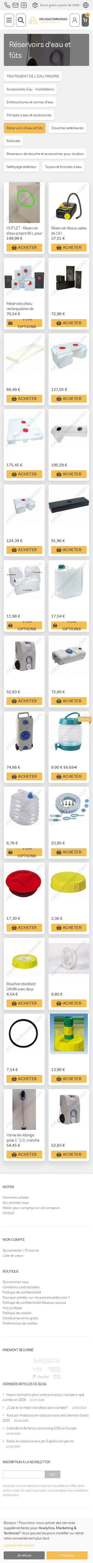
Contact (8, 1213)
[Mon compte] (75, 20)
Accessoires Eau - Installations (30, 89)
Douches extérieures (67, 128)
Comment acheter (16, 1197)
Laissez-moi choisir (19, 1545)
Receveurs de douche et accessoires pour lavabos (45, 153)
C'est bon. (67, 1555)
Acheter (27, 247)
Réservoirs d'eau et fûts (24, 128)
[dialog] (46, 1540)
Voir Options (27, 323)
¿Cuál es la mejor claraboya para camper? (37, 1407)
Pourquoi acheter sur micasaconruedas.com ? (36, 1297)
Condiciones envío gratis (20, 1318)
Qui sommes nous (16, 1202)
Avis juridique (12, 1308)
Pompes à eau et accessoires (29, 115)
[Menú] (9, 20)
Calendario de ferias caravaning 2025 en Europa (41, 1428)
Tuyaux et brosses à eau (63, 166)
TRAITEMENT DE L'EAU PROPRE (32, 76)
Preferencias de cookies (20, 1323)
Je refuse (24, 1555)
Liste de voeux (13, 1255)
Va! (52, 1474)
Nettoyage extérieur (21, 166)
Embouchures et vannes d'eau (29, 102)
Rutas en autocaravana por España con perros (40, 1441)
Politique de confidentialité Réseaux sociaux (34, 1302)
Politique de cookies (17, 1313)
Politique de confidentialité (22, 1292)
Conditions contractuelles (21, 1287)
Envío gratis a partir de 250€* (60, 5)
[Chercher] (21, 20)
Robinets (13, 140)
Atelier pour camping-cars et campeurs (31, 1208)
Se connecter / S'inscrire (21, 1250)
